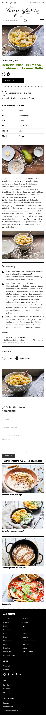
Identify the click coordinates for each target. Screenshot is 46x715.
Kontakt (41, 2)
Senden (8, 456)
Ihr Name (5, 419)
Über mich (34, 2)
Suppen (25, 644)
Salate (24, 633)
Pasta (24, 626)
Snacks (25, 637)
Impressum (7, 703)
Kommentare (7, 439)
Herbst (25, 619)
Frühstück (7, 652)
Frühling (6, 648)
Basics (5, 626)
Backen (6, 622)
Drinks (5, 644)
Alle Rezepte (9, 614)
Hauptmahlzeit (9, 655)
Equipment (7, 692)
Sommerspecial (28, 641)
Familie (6, 685)
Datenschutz (8, 707)
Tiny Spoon (8, 698)
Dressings (7, 641)
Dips (5, 637)
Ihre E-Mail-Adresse (9, 427)
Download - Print (12, 80)
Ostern (25, 622)
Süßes (24, 648)
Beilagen (6, 630)
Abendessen (8, 619)
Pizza (24, 630)
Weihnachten (27, 652)
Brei (4, 633)
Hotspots (6, 689)
